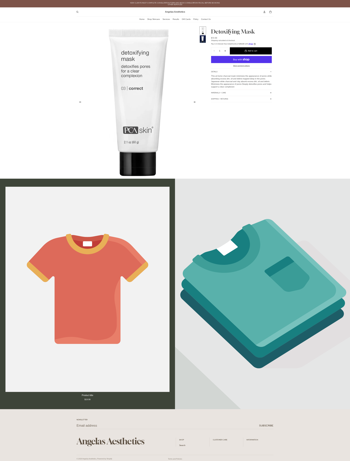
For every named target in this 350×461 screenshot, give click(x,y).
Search (182, 445)
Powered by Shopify (104, 459)
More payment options (241, 66)
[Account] (264, 12)
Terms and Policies (175, 459)
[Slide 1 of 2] (203, 30)
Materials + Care (218, 93)
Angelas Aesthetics (89, 459)
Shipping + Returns (219, 99)
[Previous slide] (80, 102)
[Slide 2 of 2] (203, 39)
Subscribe (266, 425)
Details (214, 72)
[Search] (77, 12)
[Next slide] (195, 102)
